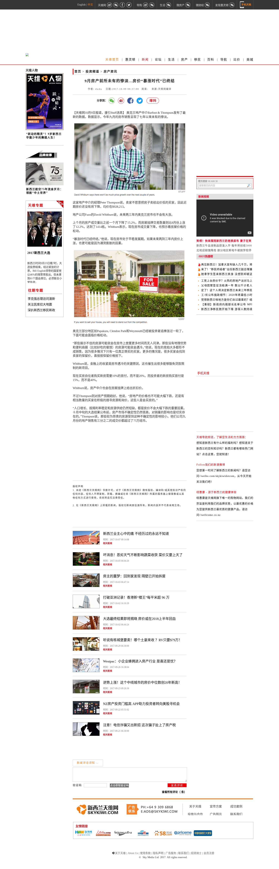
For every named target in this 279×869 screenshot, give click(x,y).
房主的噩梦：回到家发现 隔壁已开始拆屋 (134, 576)
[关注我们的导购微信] (207, 5)
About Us (133, 853)
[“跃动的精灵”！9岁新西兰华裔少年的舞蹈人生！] (45, 129)
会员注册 (209, 853)
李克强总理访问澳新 (41, 298)
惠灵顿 (130, 59)
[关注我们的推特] (129, 5)
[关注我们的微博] (109, 5)
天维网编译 (164, 89)
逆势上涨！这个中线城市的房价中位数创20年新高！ (142, 682)
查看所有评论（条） (174, 792)
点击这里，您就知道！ (216, 454)
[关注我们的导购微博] (145, 5)
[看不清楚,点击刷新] (119, 785)
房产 (184, 59)
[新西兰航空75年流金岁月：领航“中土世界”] (45, 184)
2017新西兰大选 (38, 252)
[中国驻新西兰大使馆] (202, 833)
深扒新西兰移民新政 (41, 310)
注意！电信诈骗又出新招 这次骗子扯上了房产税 (139, 725)
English (81, 4)
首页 (77, 71)
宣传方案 (216, 806)
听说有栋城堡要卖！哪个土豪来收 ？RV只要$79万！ (142, 640)
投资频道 (92, 71)
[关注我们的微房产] (188, 5)
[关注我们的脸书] (122, 5)
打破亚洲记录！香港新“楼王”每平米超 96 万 (136, 597)
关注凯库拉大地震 (40, 304)
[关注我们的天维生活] (169, 5)
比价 (236, 59)
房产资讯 (110, 71)
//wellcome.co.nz (210, 515)
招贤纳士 (196, 853)
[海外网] (83, 833)
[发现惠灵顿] (232, 5)
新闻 (145, 59)
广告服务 (171, 853)
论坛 (158, 59)
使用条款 (145, 853)
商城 (250, 59)
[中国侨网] (143, 833)
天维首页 (112, 59)
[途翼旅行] (123, 833)
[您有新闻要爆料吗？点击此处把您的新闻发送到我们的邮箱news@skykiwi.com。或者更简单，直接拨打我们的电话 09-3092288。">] (153, 100)
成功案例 (236, 806)
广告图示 (216, 814)
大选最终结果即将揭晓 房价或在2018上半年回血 (139, 619)
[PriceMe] (182, 833)
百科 (210, 59)
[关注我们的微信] (116, 5)
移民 (197, 59)
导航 (223, 59)
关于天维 (195, 806)
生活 (171, 59)
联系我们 (236, 814)
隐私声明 (158, 853)
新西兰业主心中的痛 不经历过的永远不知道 (136, 534)
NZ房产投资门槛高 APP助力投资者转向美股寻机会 (141, 704)
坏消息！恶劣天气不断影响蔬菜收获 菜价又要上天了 (143, 555)
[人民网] (103, 833)
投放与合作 (195, 814)
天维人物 (32, 70)
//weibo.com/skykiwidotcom (216, 476)
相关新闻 (107, 543)
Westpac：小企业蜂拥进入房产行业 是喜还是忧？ (140, 661)
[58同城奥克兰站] (163, 833)
